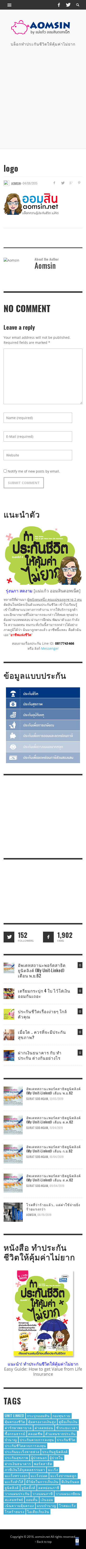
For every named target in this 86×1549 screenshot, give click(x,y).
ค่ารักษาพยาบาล (18, 1427)
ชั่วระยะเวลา (67, 1427)
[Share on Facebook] (54, 182)
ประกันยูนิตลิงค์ (55, 1451)
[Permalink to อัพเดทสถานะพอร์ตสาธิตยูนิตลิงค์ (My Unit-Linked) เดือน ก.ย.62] (13, 1154)
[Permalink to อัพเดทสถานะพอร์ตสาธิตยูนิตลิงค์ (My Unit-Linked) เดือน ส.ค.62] (13, 1183)
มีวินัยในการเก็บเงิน (42, 1481)
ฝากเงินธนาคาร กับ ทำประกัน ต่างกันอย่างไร (40, 1055)
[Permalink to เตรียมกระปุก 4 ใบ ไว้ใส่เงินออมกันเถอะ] (9, 993)
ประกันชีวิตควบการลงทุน (25, 1445)
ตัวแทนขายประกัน (60, 1433)
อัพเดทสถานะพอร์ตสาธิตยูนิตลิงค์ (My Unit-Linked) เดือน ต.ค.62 (53, 1119)
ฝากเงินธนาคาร (18, 1463)
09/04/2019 (57, 1186)
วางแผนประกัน (17, 1493)
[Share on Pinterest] (79, 182)
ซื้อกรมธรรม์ (15, 1433)
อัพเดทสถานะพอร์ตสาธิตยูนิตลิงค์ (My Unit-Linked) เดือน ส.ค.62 (53, 1177)
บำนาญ (11, 1439)
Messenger (50, 648)
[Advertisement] (43, 97)
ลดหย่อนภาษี (48, 1487)
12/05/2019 (57, 1099)
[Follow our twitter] (9, 937)
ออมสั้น (32, 1499)
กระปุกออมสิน (38, 1415)
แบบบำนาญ (46, 1505)
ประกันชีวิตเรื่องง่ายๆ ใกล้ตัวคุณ (42, 1014)
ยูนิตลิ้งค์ (28, 1487)
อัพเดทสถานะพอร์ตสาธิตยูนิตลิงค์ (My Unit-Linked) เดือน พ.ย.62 (42, 970)
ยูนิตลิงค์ (12, 1487)
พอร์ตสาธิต (43, 1463)
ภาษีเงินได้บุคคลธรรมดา (25, 1469)
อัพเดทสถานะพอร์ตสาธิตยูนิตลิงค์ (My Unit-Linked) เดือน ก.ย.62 (53, 1148)
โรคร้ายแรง (14, 1511)
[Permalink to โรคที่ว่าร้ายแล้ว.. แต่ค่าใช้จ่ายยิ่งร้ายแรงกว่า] (13, 1212)
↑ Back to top (43, 1541)
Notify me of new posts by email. (34, 471)
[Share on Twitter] (62, 182)
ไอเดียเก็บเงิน (38, 1511)
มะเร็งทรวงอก (16, 1475)
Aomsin (31, 1215)
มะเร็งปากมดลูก (63, 1475)
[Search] (10, 5)
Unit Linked (14, 1415)
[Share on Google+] (71, 182)
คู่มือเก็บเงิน (68, 1421)
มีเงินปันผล (70, 1481)
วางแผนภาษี (42, 1493)
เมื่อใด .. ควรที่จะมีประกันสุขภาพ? (42, 1034)
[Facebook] (58, 5)
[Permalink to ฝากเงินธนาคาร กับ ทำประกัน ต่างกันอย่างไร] (9, 1055)
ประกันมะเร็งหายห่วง (22, 1451)
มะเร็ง (53, 1469)
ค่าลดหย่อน (44, 1427)
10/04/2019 (57, 1157)
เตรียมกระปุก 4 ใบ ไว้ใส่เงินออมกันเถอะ (44, 993)
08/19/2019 (45, 1215)
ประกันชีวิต (66, 1439)
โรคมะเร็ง (67, 1505)
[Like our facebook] (48, 937)
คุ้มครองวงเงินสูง (42, 1421)
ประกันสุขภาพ (16, 1457)
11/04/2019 (56, 1128)
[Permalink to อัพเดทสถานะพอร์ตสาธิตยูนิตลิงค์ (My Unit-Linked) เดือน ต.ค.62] (13, 1124)
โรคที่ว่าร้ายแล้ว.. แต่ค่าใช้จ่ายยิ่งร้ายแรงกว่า (53, 1206)
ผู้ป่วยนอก (39, 1457)
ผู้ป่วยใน (56, 1457)
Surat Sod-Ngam (37, 1099)
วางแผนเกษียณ (68, 1493)
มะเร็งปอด (39, 1475)
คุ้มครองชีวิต (15, 1421)
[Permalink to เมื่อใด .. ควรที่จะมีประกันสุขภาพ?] (9, 1034)
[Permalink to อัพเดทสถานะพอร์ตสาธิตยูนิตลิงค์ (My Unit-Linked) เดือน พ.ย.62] (9, 967)
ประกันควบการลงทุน (37, 1439)
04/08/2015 (30, 183)
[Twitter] (67, 5)
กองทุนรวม (61, 1415)
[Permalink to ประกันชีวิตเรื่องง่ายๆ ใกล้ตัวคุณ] (9, 1013)
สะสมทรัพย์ (14, 1499)
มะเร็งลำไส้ (14, 1481)
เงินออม (47, 1499)
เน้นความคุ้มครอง (19, 1505)
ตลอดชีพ (35, 1433)
